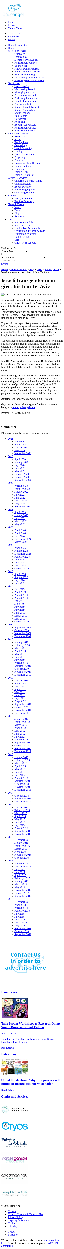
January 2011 (21, 680)
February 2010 (22, 645)
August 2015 (21, 828)
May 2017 (19, 887)
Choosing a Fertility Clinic (28, 180)
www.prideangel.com (23, 407)
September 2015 (22, 831)
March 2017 (20, 884)
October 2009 (21, 630)
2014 (10, 792)
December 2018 (22, 901)
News (17, 207)
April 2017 (20, 875)
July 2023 (19, 518)
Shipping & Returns (18, 1220)
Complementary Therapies (28, 163)
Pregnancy (19, 157)
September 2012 (22, 742)
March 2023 (20, 521)
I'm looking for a (10, 248)
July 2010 (19, 660)
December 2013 (22, 789)
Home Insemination (18, 45)
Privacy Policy (15, 1217)
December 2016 (22, 840)
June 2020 (19, 468)
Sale (16, 239)
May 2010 (19, 654)
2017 (10, 860)
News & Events (16, 204)
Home (11, 48)
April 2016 (20, 851)
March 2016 (20, 848)
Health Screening (23, 148)
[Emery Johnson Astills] (14, 1200)
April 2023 (20, 512)
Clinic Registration (24, 192)
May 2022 (19, 503)
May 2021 (19, 450)
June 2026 (19, 583)
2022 (10, 482)
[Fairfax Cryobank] (14, 1150)
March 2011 (20, 686)
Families (12, 195)
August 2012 (21, 739)
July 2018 (19, 913)
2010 (10, 639)
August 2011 (21, 701)
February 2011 (22, 683)
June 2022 (19, 497)
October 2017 (21, 893)
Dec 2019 (19, 589)
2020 (10, 456)
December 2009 (22, 636)
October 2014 (21, 795)
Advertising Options (24, 189)
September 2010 (22, 665)
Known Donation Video (27, 71)
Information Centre (18, 133)
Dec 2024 (19, 536)
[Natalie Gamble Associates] (14, 1166)
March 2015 (20, 813)
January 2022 (21, 491)
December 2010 (22, 674)
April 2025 (20, 547)
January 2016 (21, 842)
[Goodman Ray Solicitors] (14, 1183)
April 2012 (20, 727)
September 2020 (22, 480)
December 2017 (22, 866)
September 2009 (22, 627)
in (2, 254)
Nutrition (19, 169)
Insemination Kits (23, 222)
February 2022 (22, 488)
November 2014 (22, 798)
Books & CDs (21, 236)
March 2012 (20, 724)
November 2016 (22, 854)
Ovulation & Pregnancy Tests (29, 231)
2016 (10, 837)
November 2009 (22, 633)
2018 (10, 899)
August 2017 (21, 863)
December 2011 (22, 713)
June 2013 (19, 772)
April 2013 (20, 766)
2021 (10, 438)
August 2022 (21, 485)
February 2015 (22, 810)
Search (11, 39)
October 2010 (21, 668)
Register (12, 25)
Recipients (19, 121)
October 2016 (21, 857)
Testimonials (20, 56)
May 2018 (19, 925)
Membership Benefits (25, 89)
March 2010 (20, 648)
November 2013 (22, 786)
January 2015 (21, 807)
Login (11, 22)
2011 (10, 677)
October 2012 (21, 745)
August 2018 (21, 907)
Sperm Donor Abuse (25, 110)
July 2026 (19, 580)
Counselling (20, 145)
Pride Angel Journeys (25, 62)
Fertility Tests (21, 171)
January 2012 (52, 269)
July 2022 (19, 494)
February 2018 (22, 910)
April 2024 (20, 530)
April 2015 (20, 816)
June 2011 (19, 695)
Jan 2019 (19, 603)
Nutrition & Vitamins (25, 233)
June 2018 (19, 919)
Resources (19, 136)
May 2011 (19, 692)
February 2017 (22, 878)
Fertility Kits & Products (27, 228)
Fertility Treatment (23, 174)
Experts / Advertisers (25, 124)
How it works (21, 86)
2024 (10, 527)
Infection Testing (23, 225)
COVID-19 (14, 33)
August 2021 (21, 441)
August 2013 (21, 778)
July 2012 (19, 736)
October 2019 (21, 621)
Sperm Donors (22, 112)
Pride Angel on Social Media (29, 80)
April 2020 (20, 459)
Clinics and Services (14, 1096)
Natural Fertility (22, 166)
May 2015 (19, 819)
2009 (10, 624)
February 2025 (22, 556)
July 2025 (19, 559)
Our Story (19, 53)
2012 (39, 269)
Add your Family (23, 198)
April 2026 (20, 574)
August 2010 (21, 662)
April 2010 (20, 651)
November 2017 (22, 890)
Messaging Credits (24, 92)
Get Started (14, 83)
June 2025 (19, 562)
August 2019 (21, 595)
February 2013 (22, 760)
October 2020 (21, 474)
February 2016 (22, 845)
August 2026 (21, 577)
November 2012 (22, 748)
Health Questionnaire (25, 101)
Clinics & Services (17, 177)
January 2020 (21, 462)
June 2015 (19, 822)
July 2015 (19, 825)
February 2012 (22, 721)
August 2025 (21, 550)
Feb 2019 (19, 601)
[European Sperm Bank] (14, 1116)
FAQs (17, 139)
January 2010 (21, 642)
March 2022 (20, 500)
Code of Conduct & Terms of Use (25, 1214)
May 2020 (19, 471)
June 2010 (19, 657)
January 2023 (21, 515)
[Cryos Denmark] (14, 1133)
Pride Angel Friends (24, 130)
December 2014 (22, 801)
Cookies (12, 1223)
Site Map (12, 1226)
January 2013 (21, 757)
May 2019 (19, 618)
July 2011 (19, 698)
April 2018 (20, 904)
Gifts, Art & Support (25, 242)
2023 (10, 509)
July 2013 (19, 775)
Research (19, 216)
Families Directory (24, 201)
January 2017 (21, 881)
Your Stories (20, 65)
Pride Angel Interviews (26, 98)
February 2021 (22, 444)
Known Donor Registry (26, 68)
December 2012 (22, 751)
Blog (17, 213)
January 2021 (21, 447)
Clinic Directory (22, 183)
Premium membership (25, 95)
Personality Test (22, 104)
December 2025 (22, 553)
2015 (10, 804)
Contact (12, 1211)
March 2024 (20, 541)
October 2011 (21, 707)
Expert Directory (23, 186)
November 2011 (22, 710)
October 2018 (21, 931)
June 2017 (19, 872)
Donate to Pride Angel (26, 59)
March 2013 (20, 763)
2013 (10, 754)
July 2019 (19, 606)
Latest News (9, 992)
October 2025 (21, 568)
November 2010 (22, 671)
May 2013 (19, 769)
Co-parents (20, 118)
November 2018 (22, 928)
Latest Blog (9, 1054)
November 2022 (22, 506)
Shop (10, 219)
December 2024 (22, 539)
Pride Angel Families (25, 127)
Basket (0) (13, 36)
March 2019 (20, 615)
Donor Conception (24, 154)
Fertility (18, 151)
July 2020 (19, 465)
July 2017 (19, 869)
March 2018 (20, 922)
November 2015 (22, 834)
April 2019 (20, 592)
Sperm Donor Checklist (26, 107)
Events (17, 210)
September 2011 (22, 704)
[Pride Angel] (14, 16)
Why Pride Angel (17, 51)
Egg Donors (20, 115)
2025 (10, 544)
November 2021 (22, 453)
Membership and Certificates (29, 77)
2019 (10, 586)
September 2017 (22, 896)
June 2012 (19, 733)
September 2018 (22, 934)
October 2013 (21, 783)
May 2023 (19, 524)
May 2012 (19, 730)
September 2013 (22, 780)
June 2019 (19, 612)
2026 (10, 571)
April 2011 (20, 689)
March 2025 (20, 565)
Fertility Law (21, 142)
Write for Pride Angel (25, 74)
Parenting (19, 160)
